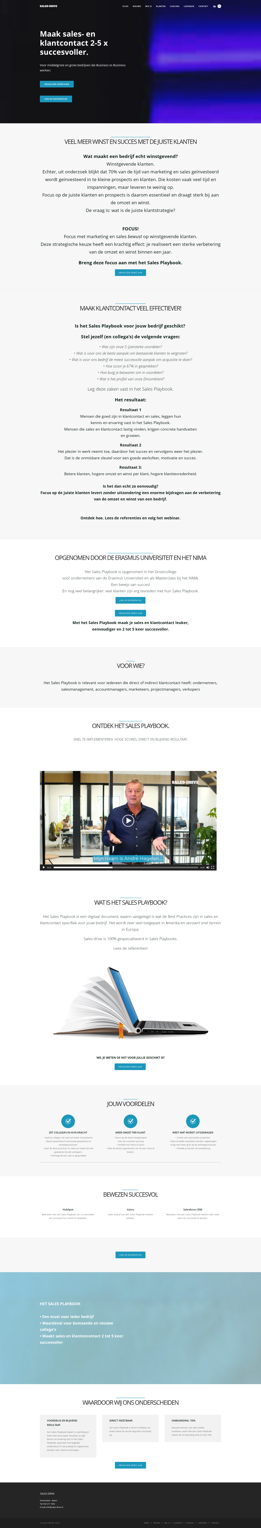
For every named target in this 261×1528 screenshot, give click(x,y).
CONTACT (203, 6)
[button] (128, 821)
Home (125, 6)
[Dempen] (207, 867)
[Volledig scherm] (212, 867)
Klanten (161, 6)
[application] (128, 821)
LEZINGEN (189, 6)
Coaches (175, 6)
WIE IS (148, 6)
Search (219, 6)
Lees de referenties (130, 600)
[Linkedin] (214, 6)
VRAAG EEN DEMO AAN (130, 272)
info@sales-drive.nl (54, 1507)
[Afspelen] (43, 867)
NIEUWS (137, 6)
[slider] (126, 867)
